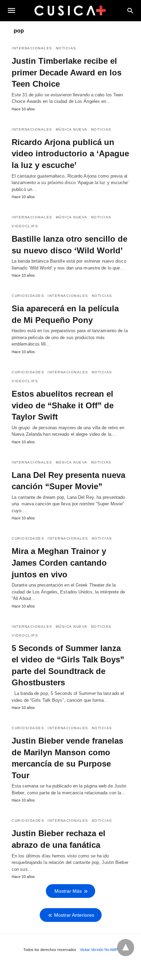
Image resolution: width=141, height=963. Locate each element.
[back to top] (125, 947)
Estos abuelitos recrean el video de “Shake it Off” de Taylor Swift (63, 405)
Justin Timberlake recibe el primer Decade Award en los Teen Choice (66, 72)
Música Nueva (72, 129)
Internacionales (32, 48)
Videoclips (25, 226)
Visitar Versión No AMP (99, 950)
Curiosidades (28, 296)
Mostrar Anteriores (74, 915)
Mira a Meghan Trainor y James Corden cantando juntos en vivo (59, 562)
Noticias (66, 48)
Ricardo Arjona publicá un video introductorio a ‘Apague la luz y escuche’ (70, 153)
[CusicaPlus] (70, 10)
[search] (130, 10)
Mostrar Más (68, 891)
